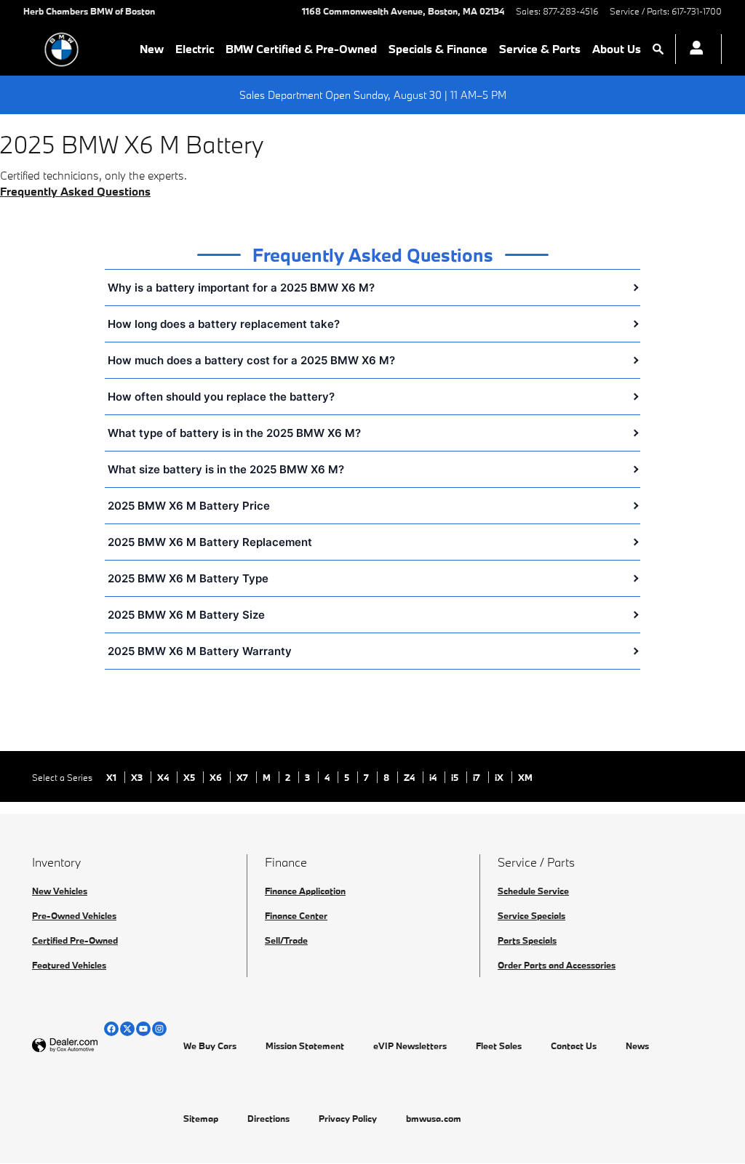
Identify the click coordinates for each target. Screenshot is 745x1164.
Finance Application (305, 890)
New (152, 48)
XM (525, 777)
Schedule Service (533, 890)
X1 (112, 777)
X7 (243, 777)
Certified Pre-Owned (75, 940)
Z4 (410, 777)
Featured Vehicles (69, 965)
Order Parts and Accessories (556, 965)
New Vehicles (59, 890)
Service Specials (531, 915)
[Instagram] (159, 1028)
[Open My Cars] (692, 49)
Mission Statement (305, 1045)
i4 (434, 777)
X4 (164, 777)
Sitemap (200, 1118)
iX (500, 777)
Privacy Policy (348, 1118)
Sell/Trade (286, 940)
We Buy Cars (209, 1045)
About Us (616, 48)
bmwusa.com (433, 1118)
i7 (477, 777)
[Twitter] (127, 1028)
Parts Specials (527, 940)
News (637, 1045)
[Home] (61, 49)
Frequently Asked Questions (75, 191)
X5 (190, 777)
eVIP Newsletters (410, 1045)
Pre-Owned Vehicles (74, 915)
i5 (456, 777)
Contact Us (574, 1045)
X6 (217, 777)
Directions (268, 1118)
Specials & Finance (438, 48)
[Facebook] (111, 1028)
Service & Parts (540, 48)
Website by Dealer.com (100, 1045)
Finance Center (296, 915)
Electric (194, 48)
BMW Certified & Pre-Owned (301, 48)
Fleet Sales (499, 1045)
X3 (138, 777)
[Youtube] (143, 1028)
